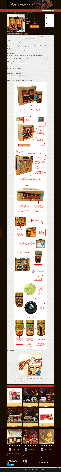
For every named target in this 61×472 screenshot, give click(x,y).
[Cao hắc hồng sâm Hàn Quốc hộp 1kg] (30, 415)
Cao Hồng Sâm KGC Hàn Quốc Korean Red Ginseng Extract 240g (14, 404)
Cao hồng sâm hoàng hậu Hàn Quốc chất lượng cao (46, 404)
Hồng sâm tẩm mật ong (26, 462)
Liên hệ (37, 10)
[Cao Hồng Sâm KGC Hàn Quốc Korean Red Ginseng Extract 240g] (14, 395)
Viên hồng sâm (25, 460)
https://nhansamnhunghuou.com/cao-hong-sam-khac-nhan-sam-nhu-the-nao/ (20, 381)
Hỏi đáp (34, 10)
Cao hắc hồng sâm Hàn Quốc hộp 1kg (30, 424)
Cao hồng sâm (20, 12)
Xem (20, 406)
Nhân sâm (16, 12)
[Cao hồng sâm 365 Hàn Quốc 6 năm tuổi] (14, 415)
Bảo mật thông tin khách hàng (43, 462)
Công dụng (32, 10)
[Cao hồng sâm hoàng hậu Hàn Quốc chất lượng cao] (46, 395)
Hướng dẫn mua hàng (42, 457)
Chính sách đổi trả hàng (42, 461)
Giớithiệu (12, 10)
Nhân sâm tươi (25, 461)
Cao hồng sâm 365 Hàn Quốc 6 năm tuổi (14, 424)
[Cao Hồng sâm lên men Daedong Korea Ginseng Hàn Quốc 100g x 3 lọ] (46, 415)
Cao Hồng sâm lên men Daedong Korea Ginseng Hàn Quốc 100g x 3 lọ (46, 425)
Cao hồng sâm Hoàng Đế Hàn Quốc (30, 404)
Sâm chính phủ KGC (17, 10)
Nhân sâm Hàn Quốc (22, 10)
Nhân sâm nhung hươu (10, 12)
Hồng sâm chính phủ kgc (26, 457)
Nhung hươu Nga (27, 10)
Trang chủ (8, 10)
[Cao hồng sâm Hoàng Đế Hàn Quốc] (30, 395)
